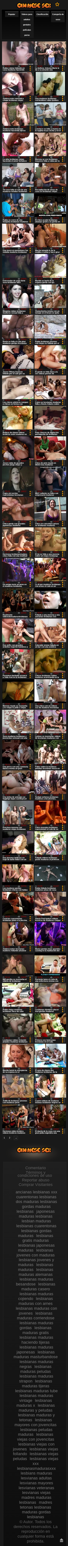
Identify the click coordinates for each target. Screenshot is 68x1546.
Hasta (61, 1540)
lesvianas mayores (36, 1483)
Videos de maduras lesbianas (34, 5)
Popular (11, 14)
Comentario (35, 1168)
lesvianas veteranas (36, 1488)
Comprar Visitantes (36, 1184)
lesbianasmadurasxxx (36, 1468)
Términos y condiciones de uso (35, 1174)
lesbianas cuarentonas (36, 1226)
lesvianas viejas (36, 1492)
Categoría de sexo (58, 17)
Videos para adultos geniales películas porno (27, 24)
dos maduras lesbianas (36, 1201)
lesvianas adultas (36, 1478)
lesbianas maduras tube (36, 1391)
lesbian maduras (36, 1221)
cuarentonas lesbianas (36, 1197)
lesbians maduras (36, 1473)
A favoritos (57, 4)
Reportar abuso (35, 1180)
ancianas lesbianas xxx (36, 1192)
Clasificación (42, 14)
